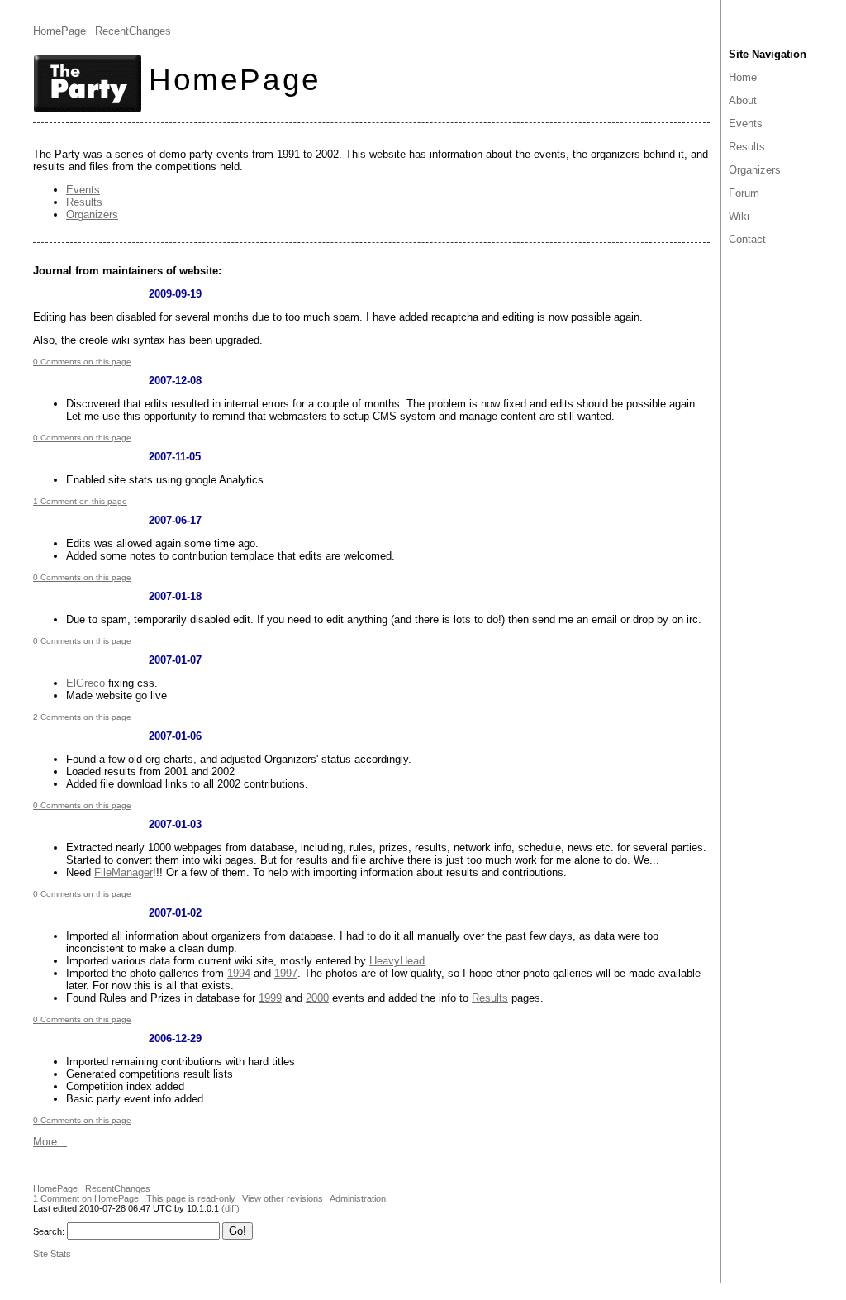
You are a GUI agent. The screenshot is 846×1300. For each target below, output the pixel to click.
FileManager (123, 872)
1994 (238, 973)
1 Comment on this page (80, 501)
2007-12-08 (175, 380)
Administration (358, 1198)
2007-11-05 (175, 456)
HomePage (59, 31)
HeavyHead (397, 961)
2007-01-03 (175, 824)
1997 (285, 973)
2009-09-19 (175, 294)
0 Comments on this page (82, 361)
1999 (270, 998)
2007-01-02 (175, 913)
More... (50, 1142)
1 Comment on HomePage (86, 1198)
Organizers (755, 170)
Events (746, 123)
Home (743, 77)
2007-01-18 (175, 596)
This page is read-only (190, 1198)
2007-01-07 (175, 660)
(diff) (230, 1208)
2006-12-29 (175, 1038)
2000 (317, 998)
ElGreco (85, 683)
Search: (48, 1231)
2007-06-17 (175, 520)
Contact (747, 239)
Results (747, 146)
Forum (744, 193)
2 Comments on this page (82, 716)
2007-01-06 (175, 736)
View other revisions (282, 1198)
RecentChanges (133, 31)
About (743, 100)
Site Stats (52, 1254)
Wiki (739, 216)
